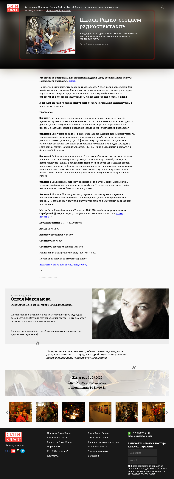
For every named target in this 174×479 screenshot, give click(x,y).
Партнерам (53, 446)
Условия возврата (98, 451)
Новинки (43, 7)
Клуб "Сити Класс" (57, 451)
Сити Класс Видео (98, 433)
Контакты (53, 455)
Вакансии (93, 455)
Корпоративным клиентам (103, 7)
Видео (53, 7)
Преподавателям (97, 446)
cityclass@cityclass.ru (58, 10)
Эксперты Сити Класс (59, 442)
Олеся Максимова (31, 299)
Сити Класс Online (57, 437)
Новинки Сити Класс (59, 433)
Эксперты (80, 7)
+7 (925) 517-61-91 (140, 433)
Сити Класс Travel (98, 437)
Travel (70, 7)
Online (61, 7)
